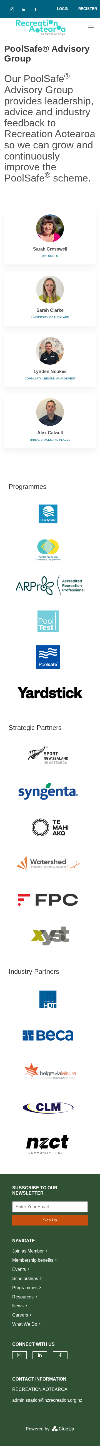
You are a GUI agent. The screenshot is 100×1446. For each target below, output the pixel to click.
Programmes (25, 1287)
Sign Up (50, 1220)
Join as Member (28, 1251)
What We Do (24, 1324)
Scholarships (25, 1278)
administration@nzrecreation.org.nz (47, 1400)
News (18, 1305)
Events (19, 1269)
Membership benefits (32, 1260)
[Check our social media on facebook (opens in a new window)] (36, 10)
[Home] (41, 27)
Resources (23, 1297)
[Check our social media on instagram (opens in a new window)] (13, 10)
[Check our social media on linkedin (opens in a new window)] (25, 10)
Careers (20, 1315)
